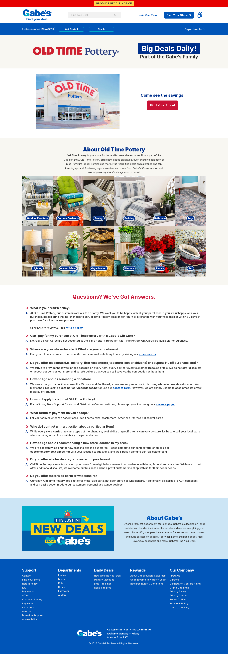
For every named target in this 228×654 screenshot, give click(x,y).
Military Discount (104, 579)
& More (62, 595)
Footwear (63, 591)
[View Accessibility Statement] (200, 15)
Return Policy (30, 583)
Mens (61, 579)
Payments (28, 591)
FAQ (24, 587)
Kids (60, 583)
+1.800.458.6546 (140, 629)
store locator (147, 354)
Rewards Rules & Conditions (146, 583)
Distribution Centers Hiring (185, 583)
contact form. (122, 388)
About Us (175, 575)
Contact (26, 575)
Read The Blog (102, 587)
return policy (74, 328)
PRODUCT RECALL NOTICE (114, 3)
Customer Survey (32, 599)
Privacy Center (178, 595)
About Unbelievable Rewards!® (148, 575)
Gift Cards (28, 607)
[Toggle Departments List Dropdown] (204, 29)
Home (61, 587)
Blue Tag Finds (102, 583)
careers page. (165, 404)
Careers (174, 579)
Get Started (71, 29)
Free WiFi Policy (179, 603)
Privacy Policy (178, 591)
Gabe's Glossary (179, 607)
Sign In (101, 29)
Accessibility (29, 619)
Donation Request (32, 615)
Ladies (62, 575)
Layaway (27, 603)
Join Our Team (149, 15)
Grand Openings (179, 587)
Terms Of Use (178, 599)
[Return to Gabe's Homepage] (37, 15)
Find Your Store (177, 15)
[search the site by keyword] (116, 15)
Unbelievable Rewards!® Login (148, 579)
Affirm (25, 595)
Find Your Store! (162, 105)
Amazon (27, 611)
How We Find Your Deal (107, 575)
